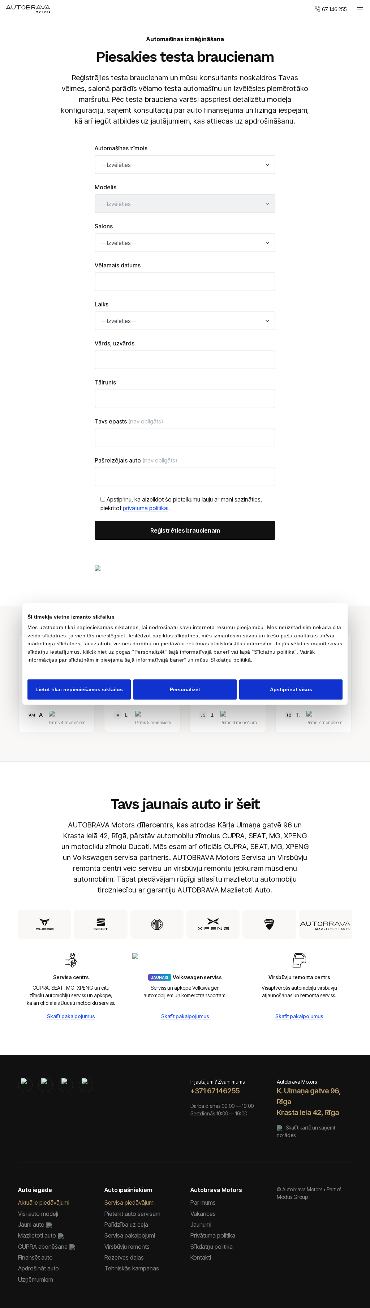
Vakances (203, 1213)
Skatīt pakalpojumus (71, 1016)
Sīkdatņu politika (211, 1246)
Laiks (101, 304)
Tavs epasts (129, 421)
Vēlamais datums (118, 265)
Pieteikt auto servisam (132, 1213)
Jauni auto (31, 1224)
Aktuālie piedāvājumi (43, 1202)
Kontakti (200, 1257)
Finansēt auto (35, 1257)
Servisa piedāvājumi (129, 1202)
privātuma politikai (145, 508)
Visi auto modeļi (38, 1213)
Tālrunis (105, 382)
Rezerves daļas (124, 1257)
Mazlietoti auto (37, 1235)
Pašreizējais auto (136, 460)
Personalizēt (185, 690)
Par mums (203, 1202)
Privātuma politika (212, 1235)
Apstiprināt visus (291, 690)
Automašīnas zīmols (121, 148)
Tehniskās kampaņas (131, 1268)
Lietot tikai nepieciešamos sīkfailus (79, 690)
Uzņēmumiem (35, 1279)
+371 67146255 (215, 1091)
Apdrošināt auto (38, 1268)
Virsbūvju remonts (127, 1246)
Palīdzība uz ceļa (126, 1224)
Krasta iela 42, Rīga (308, 1112)
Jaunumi (200, 1224)
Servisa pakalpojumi (129, 1235)
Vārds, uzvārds (114, 343)
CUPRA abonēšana (43, 1246)
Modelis (105, 187)
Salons (104, 226)
